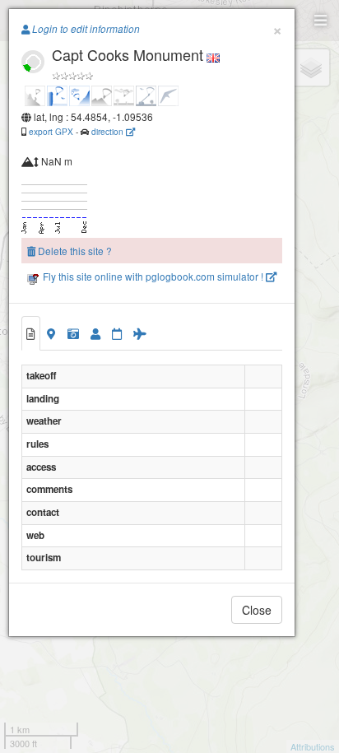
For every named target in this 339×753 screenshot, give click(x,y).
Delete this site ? (73, 251)
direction (108, 131)
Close (257, 610)
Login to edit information (85, 28)
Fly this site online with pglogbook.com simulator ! (153, 276)
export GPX (51, 131)
